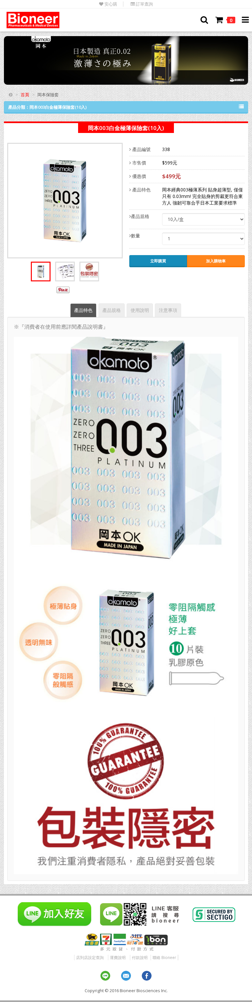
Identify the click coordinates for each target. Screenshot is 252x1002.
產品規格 (140, 216)
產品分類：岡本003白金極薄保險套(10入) (47, 107)
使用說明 (140, 310)
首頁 (25, 95)
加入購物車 (216, 261)
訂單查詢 (144, 4)
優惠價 (138, 176)
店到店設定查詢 (90, 957)
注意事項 (168, 310)
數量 (135, 235)
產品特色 (141, 189)
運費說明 (118, 957)
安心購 (110, 4)
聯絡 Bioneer (164, 957)
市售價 (138, 163)
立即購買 (158, 261)
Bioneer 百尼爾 (33, 20)
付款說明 (140, 957)
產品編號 (141, 149)
